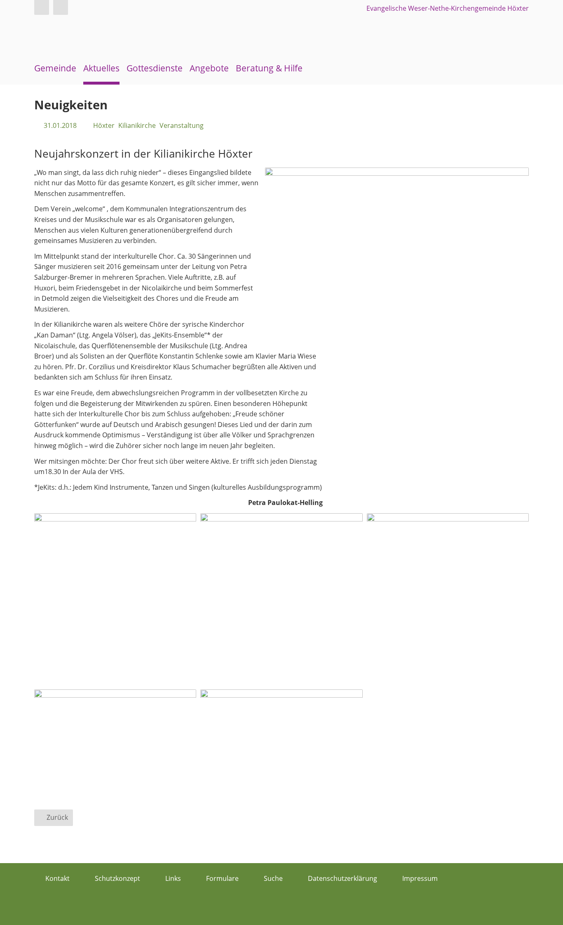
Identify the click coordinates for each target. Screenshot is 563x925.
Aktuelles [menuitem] (101, 68)
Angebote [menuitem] (209, 68)
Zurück (57, 817)
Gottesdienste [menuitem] (155, 68)
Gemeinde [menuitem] (55, 68)
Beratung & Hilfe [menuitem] (269, 68)
